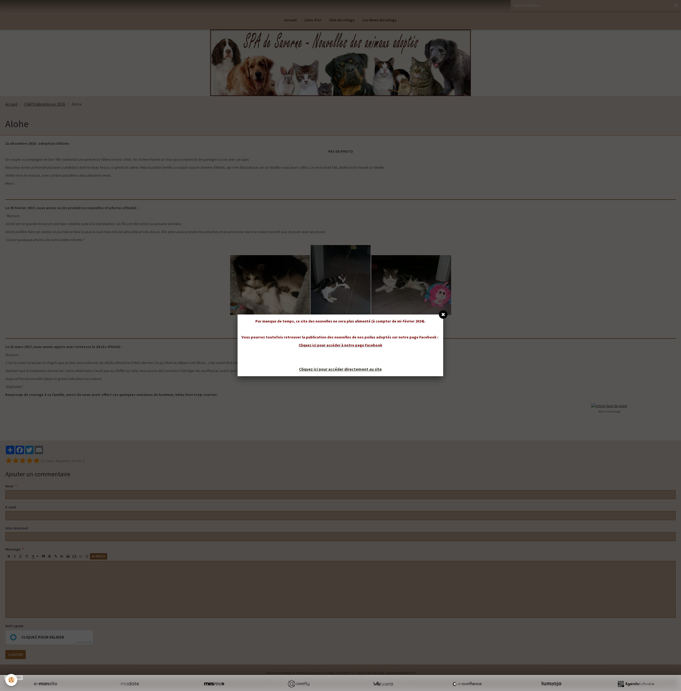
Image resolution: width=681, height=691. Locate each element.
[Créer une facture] (383, 684)
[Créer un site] (45, 684)
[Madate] (130, 684)
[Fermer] (443, 314)
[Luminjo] (551, 684)
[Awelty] (298, 684)
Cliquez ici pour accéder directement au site (340, 369)
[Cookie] (11, 680)
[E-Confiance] (467, 684)
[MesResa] (214, 684)
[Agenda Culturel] (636, 684)
